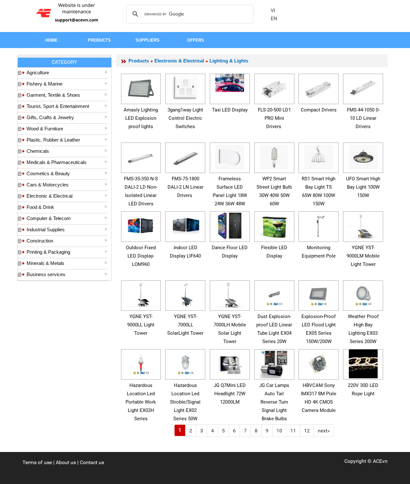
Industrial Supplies (46, 229)
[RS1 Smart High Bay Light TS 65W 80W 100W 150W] (318, 156)
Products (138, 60)
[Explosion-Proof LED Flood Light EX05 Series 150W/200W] (318, 294)
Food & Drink (40, 207)
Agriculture (38, 72)
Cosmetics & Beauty (48, 173)
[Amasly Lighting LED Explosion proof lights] (141, 87)
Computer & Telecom (49, 218)
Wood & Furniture (45, 128)
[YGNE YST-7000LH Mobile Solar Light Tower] (229, 294)
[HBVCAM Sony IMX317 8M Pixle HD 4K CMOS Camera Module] (318, 363)
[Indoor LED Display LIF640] (185, 225)
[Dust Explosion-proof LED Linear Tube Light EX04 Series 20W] (274, 294)
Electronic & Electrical (49, 196)
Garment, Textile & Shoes (53, 95)
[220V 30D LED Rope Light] (363, 363)
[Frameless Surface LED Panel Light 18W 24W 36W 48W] (229, 156)
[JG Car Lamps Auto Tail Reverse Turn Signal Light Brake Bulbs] (274, 363)
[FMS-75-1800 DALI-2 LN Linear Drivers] (185, 156)
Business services (46, 274)
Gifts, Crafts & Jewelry (50, 117)
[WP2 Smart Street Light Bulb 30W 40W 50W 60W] (274, 156)
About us (66, 462)
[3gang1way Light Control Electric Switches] (185, 87)
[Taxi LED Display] (229, 82)
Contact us (92, 462)
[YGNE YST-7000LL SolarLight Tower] (185, 294)
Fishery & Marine (44, 83)
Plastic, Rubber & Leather (53, 140)
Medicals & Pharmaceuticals (56, 162)
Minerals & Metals (45, 263)
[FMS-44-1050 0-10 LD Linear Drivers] (363, 87)
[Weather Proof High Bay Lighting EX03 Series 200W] (363, 294)
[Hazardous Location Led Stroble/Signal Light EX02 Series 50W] (185, 363)
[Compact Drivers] (318, 87)
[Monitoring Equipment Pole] (318, 225)
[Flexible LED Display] (274, 225)
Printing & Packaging (48, 252)
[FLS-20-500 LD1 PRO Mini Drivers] (274, 87)
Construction (40, 240)
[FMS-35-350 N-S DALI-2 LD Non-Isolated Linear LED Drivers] (141, 156)
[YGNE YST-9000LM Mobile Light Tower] (363, 225)
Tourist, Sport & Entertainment (58, 106)
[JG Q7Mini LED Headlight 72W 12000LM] (229, 363)
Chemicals (38, 151)
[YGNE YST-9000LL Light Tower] (141, 294)
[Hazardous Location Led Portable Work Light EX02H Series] (141, 363)
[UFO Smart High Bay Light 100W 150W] (363, 156)
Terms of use (37, 462)
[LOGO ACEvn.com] (68, 12)
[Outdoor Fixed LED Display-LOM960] (141, 225)
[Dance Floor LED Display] (229, 225)
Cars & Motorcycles (48, 184)
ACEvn (380, 461)
